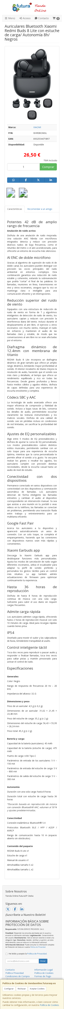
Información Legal (43, 969)
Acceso (26, 18)
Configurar (9, 988)
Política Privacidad (14, 972)
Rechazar (22, 988)
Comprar (48, 167)
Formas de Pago (42, 976)
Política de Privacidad (38, 947)
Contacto (43, 18)
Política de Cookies (49, 1005)
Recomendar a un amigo (39, 208)
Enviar (43, 961)
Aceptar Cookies (37, 988)
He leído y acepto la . (28, 953)
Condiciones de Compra (17, 976)
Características (14, 208)
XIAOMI (37, 127)
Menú (11, 18)
